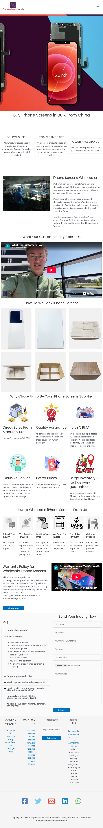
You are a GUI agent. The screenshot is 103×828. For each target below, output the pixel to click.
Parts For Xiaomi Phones (31, 761)
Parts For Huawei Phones (31, 752)
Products (31, 730)
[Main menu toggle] (97, 7)
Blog (11, 751)
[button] (25, 630)
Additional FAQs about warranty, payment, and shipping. (26, 705)
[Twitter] (38, 801)
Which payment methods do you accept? (26, 682)
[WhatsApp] (78, 801)
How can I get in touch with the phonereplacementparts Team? (21, 697)
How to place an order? (17, 630)
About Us (11, 730)
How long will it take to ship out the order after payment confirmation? (25, 689)
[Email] (51, 801)
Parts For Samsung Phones (31, 743)
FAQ (10, 733)
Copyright (10, 748)
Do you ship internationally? (19, 676)
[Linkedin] (65, 801)
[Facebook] (24, 801)
